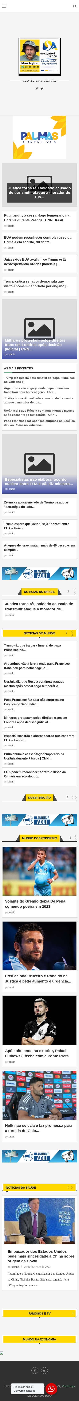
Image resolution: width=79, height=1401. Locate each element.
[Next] (72, 635)
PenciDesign (68, 1386)
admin (11, 225)
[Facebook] (37, 88)
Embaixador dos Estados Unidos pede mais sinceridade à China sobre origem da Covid (41, 1256)
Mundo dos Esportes (39, 838)
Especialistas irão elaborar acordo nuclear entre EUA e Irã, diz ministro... (39, 481)
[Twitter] (41, 88)
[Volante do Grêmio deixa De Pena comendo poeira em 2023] (39, 871)
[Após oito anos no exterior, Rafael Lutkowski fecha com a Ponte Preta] (39, 1020)
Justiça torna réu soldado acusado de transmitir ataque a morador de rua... (39, 192)
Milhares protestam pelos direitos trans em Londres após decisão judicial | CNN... (35, 344)
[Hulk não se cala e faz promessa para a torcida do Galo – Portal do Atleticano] (39, 1095)
